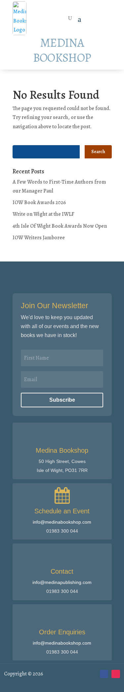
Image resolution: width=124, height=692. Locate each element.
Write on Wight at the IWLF (43, 214)
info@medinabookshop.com (62, 522)
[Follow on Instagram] (115, 674)
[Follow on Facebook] (104, 674)
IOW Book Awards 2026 (39, 202)
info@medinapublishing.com (62, 582)
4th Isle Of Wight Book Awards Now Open (60, 226)
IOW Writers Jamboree (39, 237)
